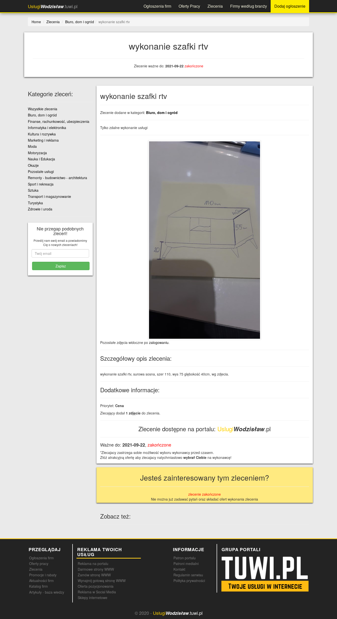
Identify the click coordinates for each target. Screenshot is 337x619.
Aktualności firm (41, 580)
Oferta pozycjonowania (95, 586)
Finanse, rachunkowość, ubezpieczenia (58, 121)
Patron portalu (184, 557)
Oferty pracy (38, 563)
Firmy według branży (248, 6)
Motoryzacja (37, 152)
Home (36, 21)
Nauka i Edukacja (41, 158)
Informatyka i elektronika (47, 127)
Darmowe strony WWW (96, 569)
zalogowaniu (158, 342)
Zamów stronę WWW (94, 574)
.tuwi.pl (52, 6)
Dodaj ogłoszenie (289, 6)
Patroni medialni (186, 563)
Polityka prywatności (189, 580)
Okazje (33, 165)
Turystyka (35, 202)
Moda (32, 146)
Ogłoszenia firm (157, 6)
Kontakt (179, 569)
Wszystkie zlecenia (42, 108)
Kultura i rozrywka (42, 133)
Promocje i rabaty (42, 574)
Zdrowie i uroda (40, 208)
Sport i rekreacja (41, 184)
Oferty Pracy (189, 6)
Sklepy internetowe (92, 597)
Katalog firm (38, 586)
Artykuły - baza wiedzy (46, 592)
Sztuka (33, 190)
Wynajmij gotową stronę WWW (102, 580)
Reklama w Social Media (97, 591)
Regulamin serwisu (188, 574)
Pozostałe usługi (41, 171)
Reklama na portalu (93, 563)
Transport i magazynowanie (49, 196)
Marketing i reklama (43, 140)
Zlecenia (215, 6)
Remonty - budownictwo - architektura (57, 177)
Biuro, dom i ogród (162, 112)
